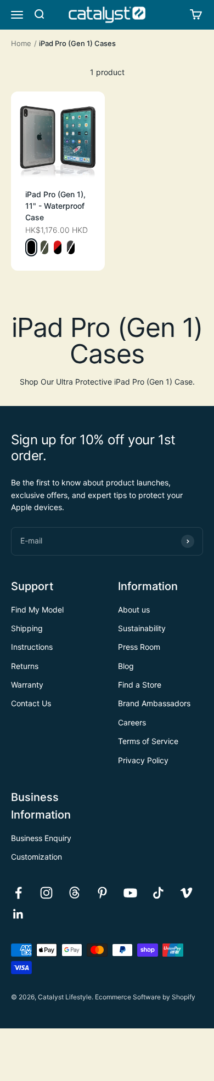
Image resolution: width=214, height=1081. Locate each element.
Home (21, 43)
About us (134, 609)
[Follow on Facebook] (18, 892)
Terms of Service (148, 741)
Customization (36, 856)
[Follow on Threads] (74, 892)
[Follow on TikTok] (158, 892)
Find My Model (37, 609)
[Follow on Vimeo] (186, 892)
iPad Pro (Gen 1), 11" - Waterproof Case (55, 206)
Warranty (27, 684)
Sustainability (142, 628)
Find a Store (139, 684)
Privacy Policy (143, 760)
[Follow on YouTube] (130, 892)
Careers (132, 722)
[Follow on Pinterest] (102, 892)
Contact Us (31, 703)
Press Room (139, 646)
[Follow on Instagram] (46, 892)
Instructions (32, 646)
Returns (24, 666)
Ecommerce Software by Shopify (145, 997)
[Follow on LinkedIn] (18, 914)
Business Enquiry (41, 838)
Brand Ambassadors (154, 703)
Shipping (27, 628)
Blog (126, 666)
